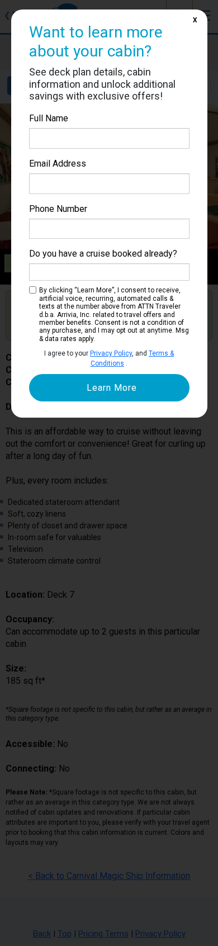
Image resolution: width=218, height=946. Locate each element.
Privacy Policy (111, 353)
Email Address (57, 163)
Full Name (48, 118)
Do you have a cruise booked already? (103, 253)
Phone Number (58, 209)
